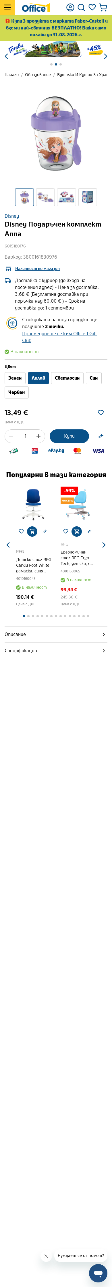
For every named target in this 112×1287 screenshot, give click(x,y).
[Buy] (32, 531)
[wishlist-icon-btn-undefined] (21, 531)
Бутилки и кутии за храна (84, 74)
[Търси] (81, 7)
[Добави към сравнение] (100, 436)
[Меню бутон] (7, 7)
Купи (69, 436)
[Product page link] (34, 504)
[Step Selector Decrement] (11, 436)
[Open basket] (103, 7)
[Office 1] (36, 7)
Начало (12, 74)
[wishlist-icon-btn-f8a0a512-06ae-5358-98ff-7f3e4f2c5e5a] (100, 412)
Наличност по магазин (37, 268)
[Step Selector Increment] (38, 436)
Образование (38, 74)
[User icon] (70, 7)
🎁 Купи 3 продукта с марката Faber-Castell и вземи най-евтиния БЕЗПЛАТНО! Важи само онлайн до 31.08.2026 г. (56, 27)
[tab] (56, 634)
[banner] (56, 49)
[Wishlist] (92, 7)
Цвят (10, 366)
